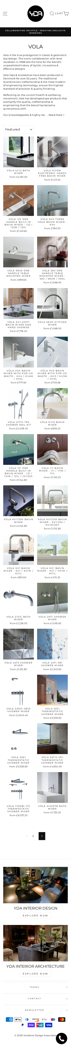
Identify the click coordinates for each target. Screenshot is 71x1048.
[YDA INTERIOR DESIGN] (35, 885)
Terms (34, 987)
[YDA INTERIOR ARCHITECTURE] (35, 943)
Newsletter (34, 1010)
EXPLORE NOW (35, 915)
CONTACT (34, 998)
